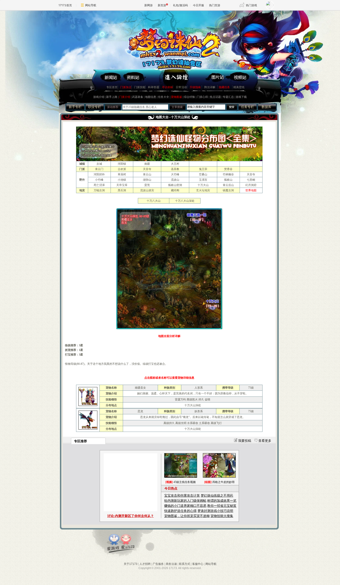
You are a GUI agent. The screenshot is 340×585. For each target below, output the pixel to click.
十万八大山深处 (185, 200)
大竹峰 (175, 174)
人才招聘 (145, 564)
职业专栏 (94, 107)
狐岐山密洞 (175, 185)
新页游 (162, 5)
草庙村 (122, 174)
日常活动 (181, 87)
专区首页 (111, 87)
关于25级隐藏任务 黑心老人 (140, 107)
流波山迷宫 (147, 190)
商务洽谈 (171, 564)
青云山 (147, 174)
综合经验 (189, 97)
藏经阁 (175, 190)
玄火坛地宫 (203, 190)
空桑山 (203, 174)
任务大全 (163, 97)
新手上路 (111, 97)
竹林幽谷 (228, 174)
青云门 (99, 169)
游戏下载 (241, 97)
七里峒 (251, 179)
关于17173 (130, 564)
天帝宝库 (121, 185)
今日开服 (198, 5)
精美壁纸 (238, 87)
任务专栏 (247, 107)
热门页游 (214, 5)
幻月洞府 (251, 185)
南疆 (147, 163)
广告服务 (158, 564)
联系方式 (184, 564)
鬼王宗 (203, 169)
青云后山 (228, 185)
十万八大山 (154, 200)
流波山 (175, 179)
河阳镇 (122, 163)
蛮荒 (147, 185)
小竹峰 (99, 179)
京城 (99, 163)
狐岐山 (228, 179)
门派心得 (202, 97)
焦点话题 (215, 97)
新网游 (148, 5)
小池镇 (122, 179)
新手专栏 (75, 107)
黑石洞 (122, 190)
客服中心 (197, 564)
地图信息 (150, 97)
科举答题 (153, 87)
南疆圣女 (140, 387)
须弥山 (147, 179)
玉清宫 (203, 179)
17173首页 (65, 5)
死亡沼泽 (99, 185)
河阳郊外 (99, 174)
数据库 (266, 107)
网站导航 (90, 5)
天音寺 (147, 169)
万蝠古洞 (99, 190)
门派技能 (139, 87)
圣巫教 (175, 169)
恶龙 (140, 411)
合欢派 (122, 169)
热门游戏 (251, 5)
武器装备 (137, 97)
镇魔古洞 (228, 190)
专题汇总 (228, 97)
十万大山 (203, 185)
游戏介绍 (98, 97)
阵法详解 (209, 87)
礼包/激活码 (180, 5)
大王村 (175, 163)
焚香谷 (228, 169)
